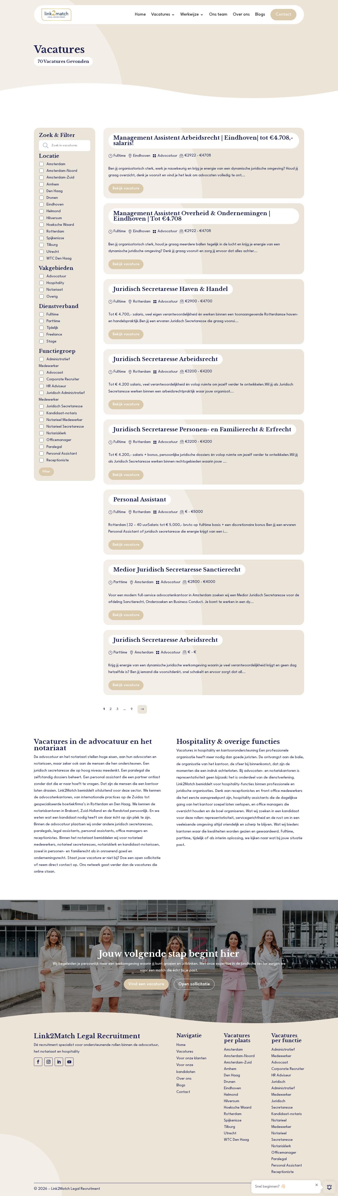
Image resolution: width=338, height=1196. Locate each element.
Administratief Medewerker (54, 363)
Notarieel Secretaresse (65, 427)
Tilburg (52, 245)
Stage (51, 341)
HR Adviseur (56, 386)
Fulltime (52, 314)
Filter (46, 471)
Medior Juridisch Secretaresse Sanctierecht (177, 569)
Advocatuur (56, 276)
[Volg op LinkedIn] (59, 1062)
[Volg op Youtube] (69, 1062)
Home (140, 14)
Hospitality (55, 283)
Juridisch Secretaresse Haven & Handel (170, 289)
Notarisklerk (56, 433)
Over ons (241, 14)
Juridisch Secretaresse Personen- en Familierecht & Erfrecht (202, 429)
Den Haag (55, 191)
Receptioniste (57, 460)
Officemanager (58, 440)
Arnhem (53, 184)
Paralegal (54, 447)
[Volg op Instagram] (48, 1062)
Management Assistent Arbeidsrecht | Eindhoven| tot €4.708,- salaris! (203, 140)
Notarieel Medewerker (64, 420)
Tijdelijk (52, 328)
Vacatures (160, 14)
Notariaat (55, 290)
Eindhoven (55, 205)
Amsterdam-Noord (62, 171)
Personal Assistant (61, 454)
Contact (283, 14)
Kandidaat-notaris (61, 413)
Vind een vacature (146, 984)
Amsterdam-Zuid (60, 178)
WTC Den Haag (59, 258)
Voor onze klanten (191, 1058)
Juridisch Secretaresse (64, 406)
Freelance (54, 335)
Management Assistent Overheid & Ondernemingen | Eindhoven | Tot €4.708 (191, 216)
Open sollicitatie (194, 984)
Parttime (53, 321)
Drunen (52, 198)
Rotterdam (55, 232)
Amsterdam (56, 164)
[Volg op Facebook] (38, 1062)
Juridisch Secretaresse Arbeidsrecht (165, 359)
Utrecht (53, 252)
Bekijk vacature (126, 188)
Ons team (218, 14)
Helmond (54, 211)
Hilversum (54, 218)
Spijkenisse (55, 238)
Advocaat (54, 373)
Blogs (260, 14)
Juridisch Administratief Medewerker (62, 396)
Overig (52, 297)
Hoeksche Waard (60, 225)
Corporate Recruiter (62, 379)
